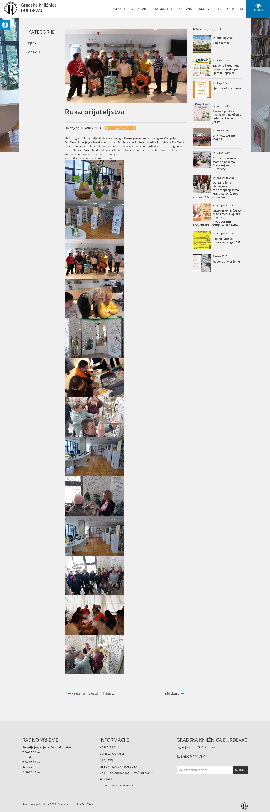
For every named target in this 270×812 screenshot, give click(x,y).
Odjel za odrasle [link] (112, 753)
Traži (241, 770)
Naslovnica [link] (108, 747)
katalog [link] (258, 10)
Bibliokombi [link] (173, 693)
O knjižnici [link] (185, 9)
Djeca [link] (32, 43)
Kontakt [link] (205, 9)
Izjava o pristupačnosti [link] (116, 785)
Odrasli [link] (34, 52)
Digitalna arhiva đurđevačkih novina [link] (127, 773)
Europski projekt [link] (230, 9)
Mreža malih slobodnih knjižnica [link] (93, 693)
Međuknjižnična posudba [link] (118, 766)
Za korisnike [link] (140, 9)
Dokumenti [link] (163, 9)
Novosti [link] (119, 9)
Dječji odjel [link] (107, 760)
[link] (5, 25)
